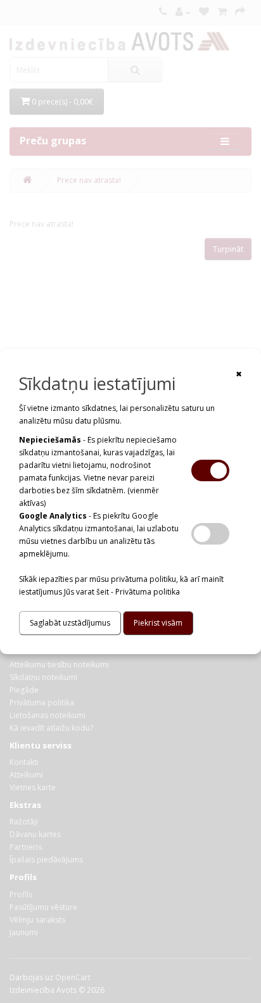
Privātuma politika (147, 591)
